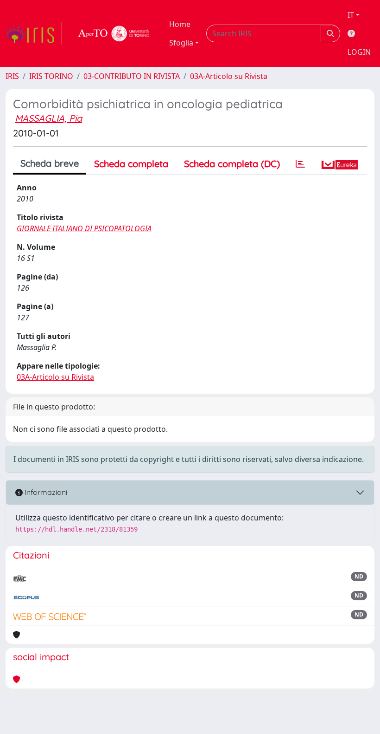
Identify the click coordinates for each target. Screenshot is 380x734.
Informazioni (45, 492)
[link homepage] (34, 33)
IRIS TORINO (51, 76)
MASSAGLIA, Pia (48, 118)
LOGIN (359, 52)
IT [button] (351, 15)
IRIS (12, 76)
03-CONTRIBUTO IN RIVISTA (131, 76)
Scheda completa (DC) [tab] (232, 163)
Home (179, 24)
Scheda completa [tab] (131, 163)
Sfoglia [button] (181, 43)
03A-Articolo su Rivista (228, 76)
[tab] (300, 164)
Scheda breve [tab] (49, 163)
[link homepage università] (114, 33)
